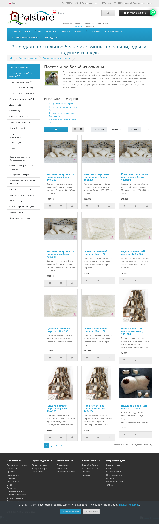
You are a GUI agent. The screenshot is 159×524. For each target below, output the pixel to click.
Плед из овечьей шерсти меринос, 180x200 (94, 408)
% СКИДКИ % (51, 37)
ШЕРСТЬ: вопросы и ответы (21, 200)
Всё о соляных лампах (19, 218)
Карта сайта (37, 471)
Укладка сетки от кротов (20, 174)
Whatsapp (79, 26)
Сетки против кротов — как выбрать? (21, 167)
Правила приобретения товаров (14, 475)
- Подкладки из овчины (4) (22, 93)
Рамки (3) (13, 148)
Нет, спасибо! (91, 511)
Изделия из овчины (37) (20, 67)
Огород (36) (14, 110)
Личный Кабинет (89, 465)
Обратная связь (39, 465)
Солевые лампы (93, 31)
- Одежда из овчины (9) (20, 82)
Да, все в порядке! (70, 511)
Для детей (65, 31)
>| (62, 445)
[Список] (75, 129)
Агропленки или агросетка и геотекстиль (22, 182)
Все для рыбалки (114, 471)
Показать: (134, 129)
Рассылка (85, 475)
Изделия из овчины (21, 31)
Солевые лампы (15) (18, 116)
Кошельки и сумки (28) (19, 122)
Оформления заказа (16, 494)
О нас (9, 484)
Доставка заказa (14, 481)
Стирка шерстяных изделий (22, 206)
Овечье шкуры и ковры (45, 31)
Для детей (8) (15, 105)
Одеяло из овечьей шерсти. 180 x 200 (58, 330)
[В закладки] (60, 206)
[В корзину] (49, 206)
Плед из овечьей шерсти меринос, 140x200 (132, 331)
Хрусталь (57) (15, 142)
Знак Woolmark (16, 212)
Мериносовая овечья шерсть (22, 195)
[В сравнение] (71, 206)
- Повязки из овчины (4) (21, 87)
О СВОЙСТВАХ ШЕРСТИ (20, 189)
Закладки (85, 471)
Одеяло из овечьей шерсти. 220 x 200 (96, 330)
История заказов (89, 468)
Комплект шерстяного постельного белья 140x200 (60, 177)
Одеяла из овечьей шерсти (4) (63, 113)
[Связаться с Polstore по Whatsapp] (153, 12)
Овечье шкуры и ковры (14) (21, 99)
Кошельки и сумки (113, 31)
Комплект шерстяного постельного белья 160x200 (97, 177)
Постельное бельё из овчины (56, 58)
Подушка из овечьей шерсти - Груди (134, 407)
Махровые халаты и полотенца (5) (18, 135)
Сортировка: (99, 129)
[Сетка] (81, 129)
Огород (77, 31)
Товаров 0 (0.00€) (136, 13)
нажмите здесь (129, 504)
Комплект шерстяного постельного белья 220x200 (60, 254)
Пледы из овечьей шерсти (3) (62, 103)
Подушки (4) (54, 116)
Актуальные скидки (66, 471)
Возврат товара (39, 468)
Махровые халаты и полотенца (26, 37)
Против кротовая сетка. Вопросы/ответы (20, 158)
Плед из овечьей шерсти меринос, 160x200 (57, 408)
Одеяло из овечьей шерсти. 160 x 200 (133, 253)
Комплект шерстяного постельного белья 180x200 (134, 177)
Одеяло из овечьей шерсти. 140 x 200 (96, 253)
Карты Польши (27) (18, 128)
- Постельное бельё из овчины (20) (20, 74)
